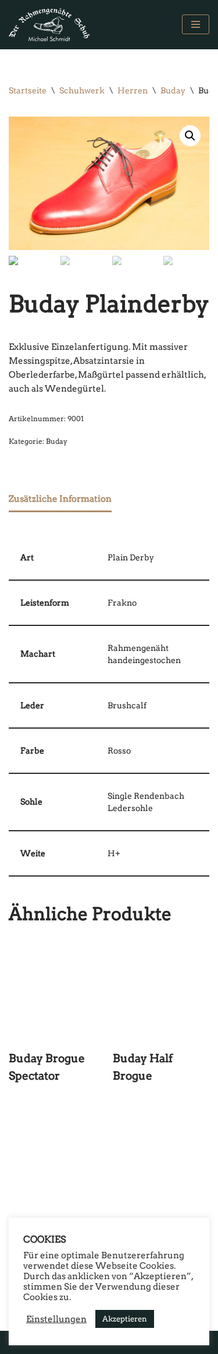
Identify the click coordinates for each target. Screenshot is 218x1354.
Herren (132, 90)
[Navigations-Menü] (195, 24)
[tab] (60, 500)
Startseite (28, 90)
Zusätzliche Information (60, 499)
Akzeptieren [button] (124, 1319)
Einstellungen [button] (56, 1319)
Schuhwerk (82, 90)
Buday (172, 90)
